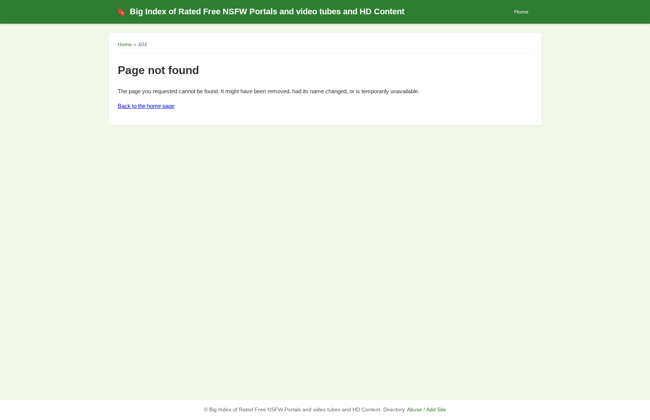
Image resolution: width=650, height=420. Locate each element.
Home (521, 12)
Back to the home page (146, 106)
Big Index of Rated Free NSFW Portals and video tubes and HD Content (260, 11)
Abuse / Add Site (426, 409)
